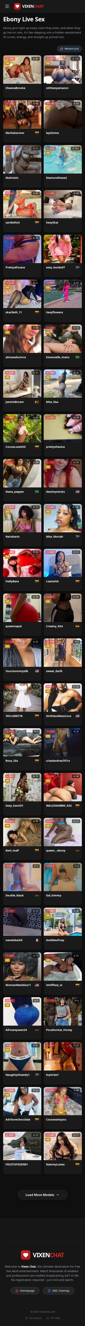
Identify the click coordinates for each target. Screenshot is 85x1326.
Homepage (27, 1290)
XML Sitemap (61, 1290)
